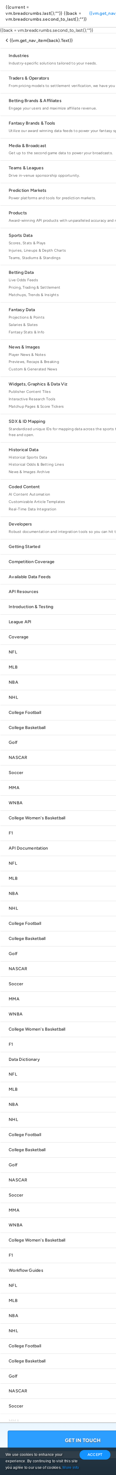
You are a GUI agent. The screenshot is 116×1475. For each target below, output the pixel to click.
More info (70, 1467)
